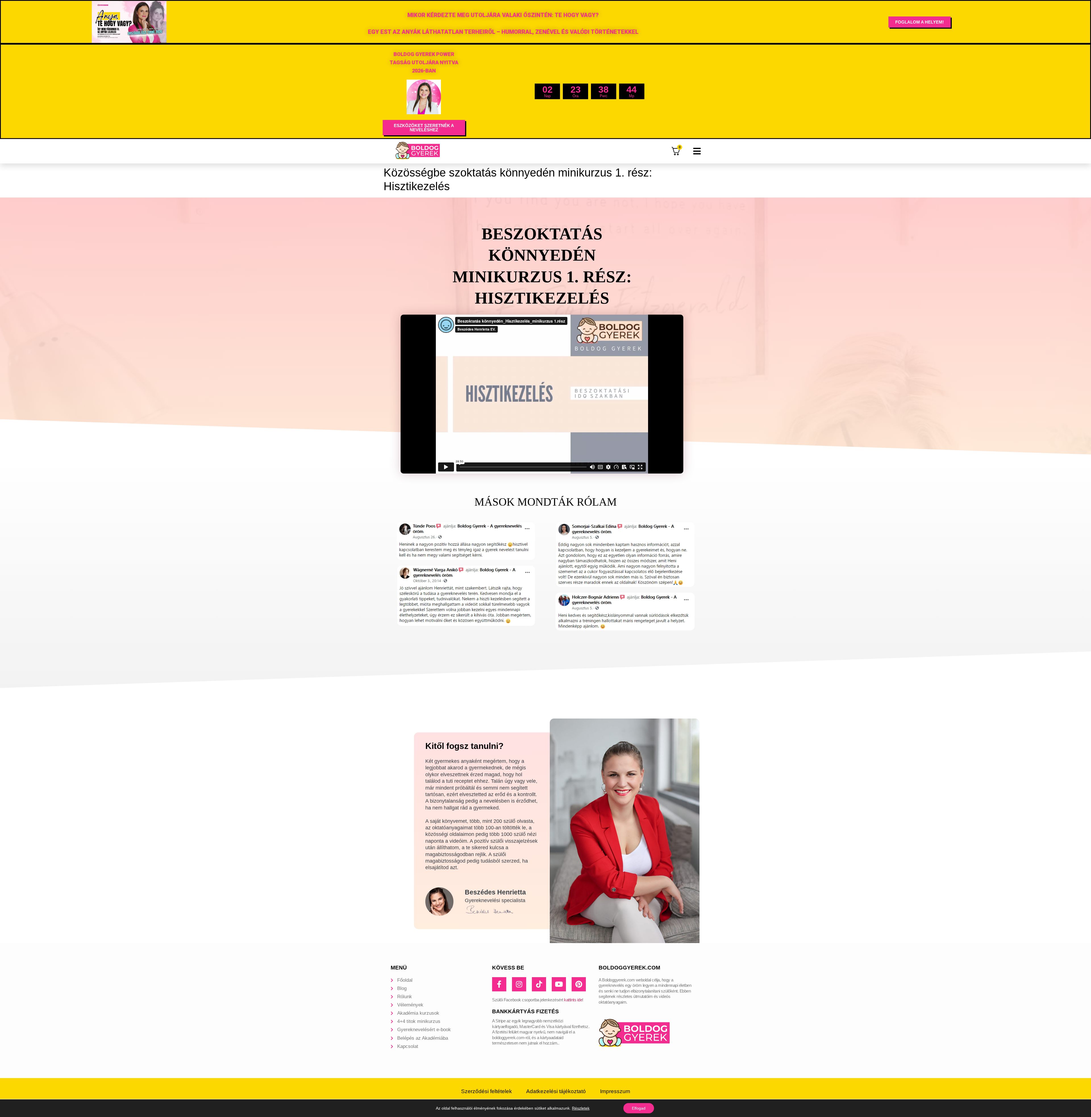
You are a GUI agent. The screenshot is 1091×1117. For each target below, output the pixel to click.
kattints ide (573, 999)
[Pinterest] (579, 984)
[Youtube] (559, 984)
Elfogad (639, 1108)
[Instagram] (519, 984)
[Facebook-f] (499, 984)
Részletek (581, 1108)
